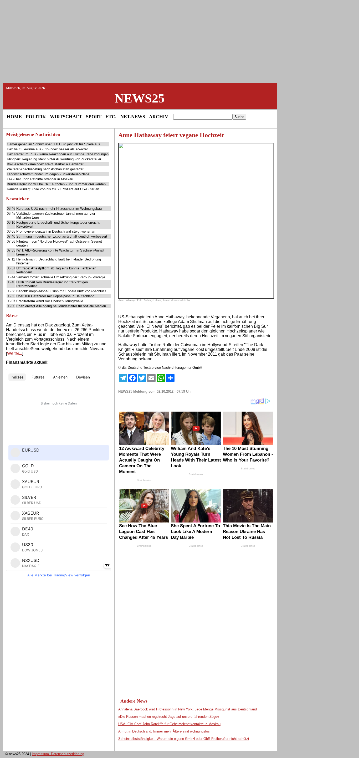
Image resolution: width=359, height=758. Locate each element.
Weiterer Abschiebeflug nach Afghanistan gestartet (45, 169)
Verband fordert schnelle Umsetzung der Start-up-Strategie (60, 277)
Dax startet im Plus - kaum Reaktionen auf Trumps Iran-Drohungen (58, 154)
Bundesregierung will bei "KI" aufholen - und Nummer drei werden (56, 184)
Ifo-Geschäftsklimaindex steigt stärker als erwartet (45, 164)
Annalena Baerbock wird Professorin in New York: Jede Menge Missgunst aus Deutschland (187, 709)
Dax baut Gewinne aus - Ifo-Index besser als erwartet (47, 149)
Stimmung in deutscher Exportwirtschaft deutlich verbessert (61, 236)
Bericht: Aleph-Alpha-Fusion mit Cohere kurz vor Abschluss (61, 291)
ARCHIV (158, 116)
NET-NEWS (132, 116)
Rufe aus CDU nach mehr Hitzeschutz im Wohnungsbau (59, 209)
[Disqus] (196, 618)
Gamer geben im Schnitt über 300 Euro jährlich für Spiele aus (53, 144)
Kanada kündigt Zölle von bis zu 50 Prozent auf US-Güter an (53, 189)
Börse (12, 315)
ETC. (110, 116)
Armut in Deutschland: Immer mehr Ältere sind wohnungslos (164, 731)
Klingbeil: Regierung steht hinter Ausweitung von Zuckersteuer (54, 159)
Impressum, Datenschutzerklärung (58, 754)
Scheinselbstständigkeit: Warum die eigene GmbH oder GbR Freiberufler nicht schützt (183, 739)
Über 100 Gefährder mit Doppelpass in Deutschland (55, 296)
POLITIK (36, 116)
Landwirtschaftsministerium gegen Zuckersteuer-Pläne (48, 174)
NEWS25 (140, 98)
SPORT (93, 116)
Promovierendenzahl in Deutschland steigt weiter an (55, 231)
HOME (14, 116)
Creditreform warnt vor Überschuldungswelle (49, 301)
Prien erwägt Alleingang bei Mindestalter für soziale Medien (61, 306)
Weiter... (14, 353)
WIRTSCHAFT (66, 116)
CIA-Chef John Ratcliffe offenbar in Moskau (40, 179)
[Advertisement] (179, 41)
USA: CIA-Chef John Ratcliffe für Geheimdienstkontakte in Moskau (169, 724)
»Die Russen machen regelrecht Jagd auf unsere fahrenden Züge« (168, 717)
